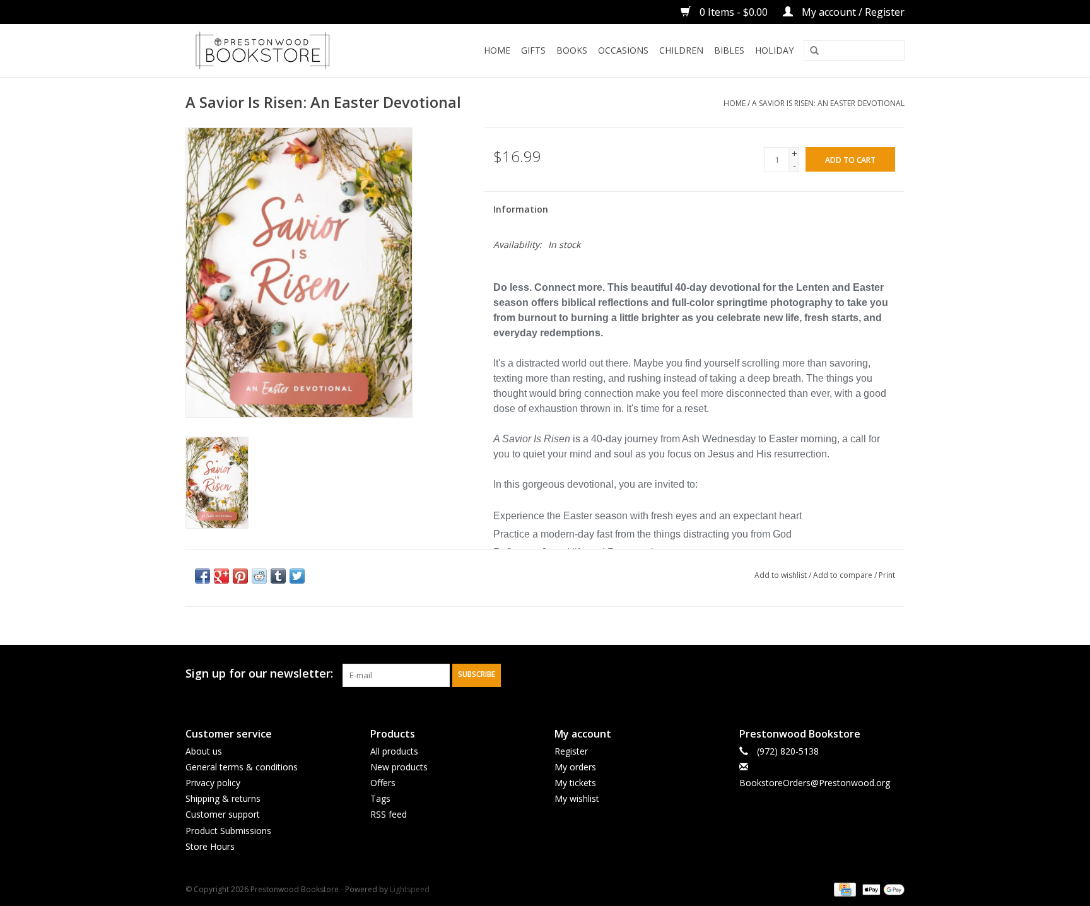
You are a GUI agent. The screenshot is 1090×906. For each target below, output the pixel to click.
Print (887, 575)
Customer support (222, 814)
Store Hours (210, 846)
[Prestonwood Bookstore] (281, 50)
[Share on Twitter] (297, 576)
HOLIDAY (774, 50)
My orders (575, 767)
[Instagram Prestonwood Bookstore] (894, 674)
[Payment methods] (843, 888)
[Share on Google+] (221, 576)
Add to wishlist (780, 575)
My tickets (575, 783)
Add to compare (843, 575)
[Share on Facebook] (202, 576)
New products (399, 767)
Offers (383, 783)
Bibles (729, 50)
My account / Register (852, 12)
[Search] (814, 51)
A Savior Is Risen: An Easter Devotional (828, 103)
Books (571, 50)
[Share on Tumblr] (278, 576)
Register (571, 751)
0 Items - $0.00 (733, 12)
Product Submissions (228, 831)
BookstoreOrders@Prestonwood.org (814, 783)
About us (203, 751)
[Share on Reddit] (259, 576)
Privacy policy (212, 783)
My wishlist (576, 798)
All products (394, 751)
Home (497, 50)
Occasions (623, 50)
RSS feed (388, 814)
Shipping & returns (223, 798)
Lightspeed (410, 889)
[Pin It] (240, 576)
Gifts (533, 50)
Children (681, 50)
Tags (380, 798)
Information (520, 209)
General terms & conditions (241, 767)
